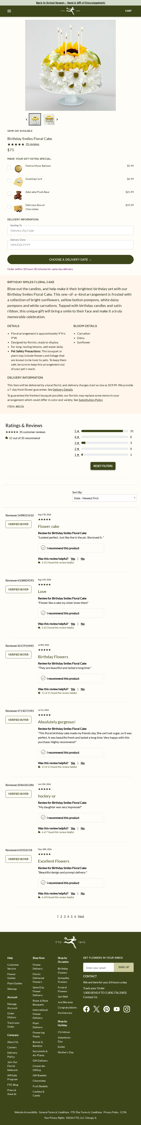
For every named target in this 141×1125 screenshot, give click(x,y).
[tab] (70, 65)
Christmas (64, 1032)
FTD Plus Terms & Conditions (86, 1112)
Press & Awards (11, 1091)
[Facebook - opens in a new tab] (88, 1009)
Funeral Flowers (62, 989)
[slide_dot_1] (49, 119)
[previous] (26, 119)
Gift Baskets (40, 1075)
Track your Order (13, 1024)
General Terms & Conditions (54, 1112)
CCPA (123, 1112)
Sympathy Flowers (63, 979)
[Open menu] (9, 11)
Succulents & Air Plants (40, 1053)
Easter (61, 1046)
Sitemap (12, 988)
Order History (11, 1015)
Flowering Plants (38, 1034)
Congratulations (67, 1007)
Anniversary (65, 1012)
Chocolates (39, 1080)
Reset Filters (103, 466)
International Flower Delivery (40, 1013)
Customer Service (13, 966)
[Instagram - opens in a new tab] (128, 1009)
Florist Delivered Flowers (38, 978)
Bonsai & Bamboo (38, 1043)
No (83, 558)
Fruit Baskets (40, 1086)
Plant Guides (14, 983)
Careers (12, 1047)
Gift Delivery (40, 1060)
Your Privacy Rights (54, 1118)
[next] (57, 119)
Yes (73, 558)
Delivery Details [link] (63, 389)
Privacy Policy (111, 1112)
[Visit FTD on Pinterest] (108, 1009)
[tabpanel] (70, 65)
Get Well (63, 996)
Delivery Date (18, 239)
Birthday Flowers (63, 970)
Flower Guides (11, 975)
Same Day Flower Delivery (38, 991)
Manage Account (12, 1005)
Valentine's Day (64, 1039)
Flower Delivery (38, 966)
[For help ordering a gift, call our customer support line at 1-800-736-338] (70, 11)
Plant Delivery (38, 1025)
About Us (12, 1041)
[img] (70, 65)
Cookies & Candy (38, 1093)
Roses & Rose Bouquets (40, 1002)
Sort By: (77, 492)
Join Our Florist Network (12, 1066)
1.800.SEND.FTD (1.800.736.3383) (105, 992)
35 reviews (32, 144)
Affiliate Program (12, 1077)
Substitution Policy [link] (91, 399)
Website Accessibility (26, 1112)
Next (81, 916)
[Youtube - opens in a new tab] (118, 1009)
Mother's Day (66, 1052)
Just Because (65, 1002)
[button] (9, 11)
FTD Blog (12, 1084)
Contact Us (90, 997)
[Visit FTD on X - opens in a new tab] (98, 1009)
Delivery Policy (12, 1054)
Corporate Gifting (39, 1067)
